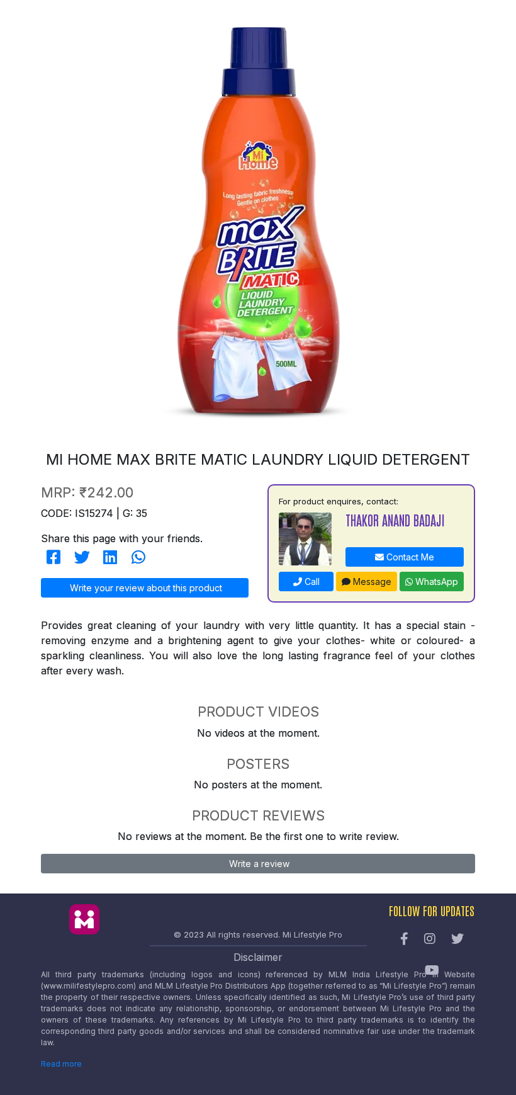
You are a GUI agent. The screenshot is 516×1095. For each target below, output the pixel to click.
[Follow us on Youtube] (432, 971)
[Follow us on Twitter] (457, 939)
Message (371, 581)
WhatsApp (435, 581)
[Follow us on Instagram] (430, 939)
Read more (61, 1064)
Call (311, 581)
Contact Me (409, 557)
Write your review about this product (144, 587)
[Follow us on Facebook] (404, 939)
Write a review (258, 863)
